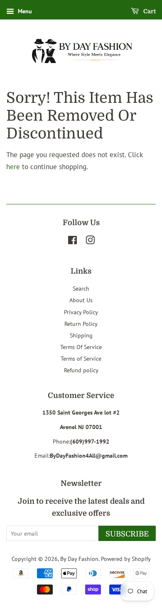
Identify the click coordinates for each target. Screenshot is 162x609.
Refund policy (81, 370)
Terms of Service (81, 358)
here (13, 166)
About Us (81, 300)
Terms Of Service (81, 347)
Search (81, 288)
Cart (149, 11)
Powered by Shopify (126, 559)
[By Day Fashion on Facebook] (72, 241)
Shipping (81, 335)
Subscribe (127, 534)
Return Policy (81, 324)
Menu (24, 11)
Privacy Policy (81, 312)
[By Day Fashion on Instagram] (90, 241)
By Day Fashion (79, 559)
